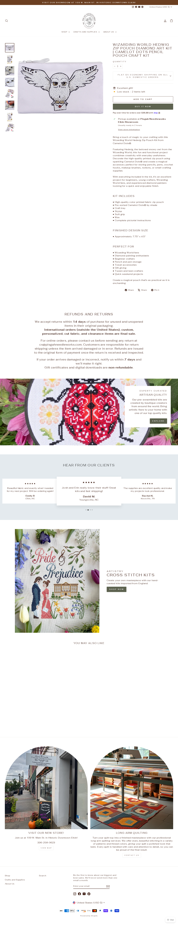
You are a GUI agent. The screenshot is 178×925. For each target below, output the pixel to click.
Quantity (120, 61)
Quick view (25, 708)
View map (46, 848)
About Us (109, 32)
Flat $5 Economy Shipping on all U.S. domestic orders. (143, 76)
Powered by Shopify (89, 916)
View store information (129, 129)
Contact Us (131, 855)
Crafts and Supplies (85, 32)
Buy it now (143, 106)
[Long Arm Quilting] (131, 787)
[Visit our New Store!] (46, 787)
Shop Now (116, 589)
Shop (65, 32)
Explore (158, 421)
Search (42, 875)
